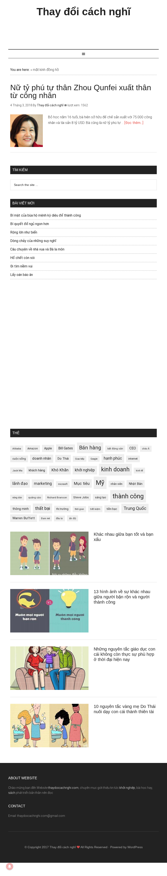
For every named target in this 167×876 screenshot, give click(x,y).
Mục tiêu (82, 483)
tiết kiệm (95, 509)
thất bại (42, 508)
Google (93, 458)
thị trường (62, 509)
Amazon (32, 448)
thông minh (20, 509)
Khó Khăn (59, 470)
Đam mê (45, 518)
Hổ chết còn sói (22, 258)
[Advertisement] (87, 31)
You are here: (20, 70)
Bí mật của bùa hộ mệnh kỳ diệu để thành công (45, 215)
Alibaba (16, 448)
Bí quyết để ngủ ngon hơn (29, 224)
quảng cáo (34, 497)
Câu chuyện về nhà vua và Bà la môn (37, 249)
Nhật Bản (135, 484)
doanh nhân (41, 458)
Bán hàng (90, 448)
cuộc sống (19, 458)
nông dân (17, 497)
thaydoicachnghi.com (63, 787)
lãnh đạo (20, 483)
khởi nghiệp (85, 470)
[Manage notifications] (9, 866)
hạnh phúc (113, 458)
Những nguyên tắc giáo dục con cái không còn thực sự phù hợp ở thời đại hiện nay (124, 654)
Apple (48, 448)
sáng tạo (100, 497)
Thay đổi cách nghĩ (83, 11)
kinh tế (139, 470)
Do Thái (63, 459)
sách (11, 792)
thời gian (79, 509)
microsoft (62, 484)
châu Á (145, 448)
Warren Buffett (23, 518)
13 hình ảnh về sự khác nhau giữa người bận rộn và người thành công (122, 596)
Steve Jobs (81, 497)
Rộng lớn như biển (23, 232)
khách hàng (37, 470)
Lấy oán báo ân (21, 275)
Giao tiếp (79, 458)
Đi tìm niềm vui (21, 266)
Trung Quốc (135, 508)
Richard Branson (57, 497)
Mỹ (100, 482)
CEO (132, 448)
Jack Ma (17, 470)
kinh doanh (115, 469)
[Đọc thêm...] (133, 123)
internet (133, 458)
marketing (43, 483)
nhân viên (116, 484)
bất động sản (115, 448)
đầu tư (59, 518)
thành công (128, 496)
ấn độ (72, 518)
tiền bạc (112, 509)
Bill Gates (65, 448)
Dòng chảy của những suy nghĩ (33, 241)
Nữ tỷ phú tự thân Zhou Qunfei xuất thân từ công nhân (80, 91)
